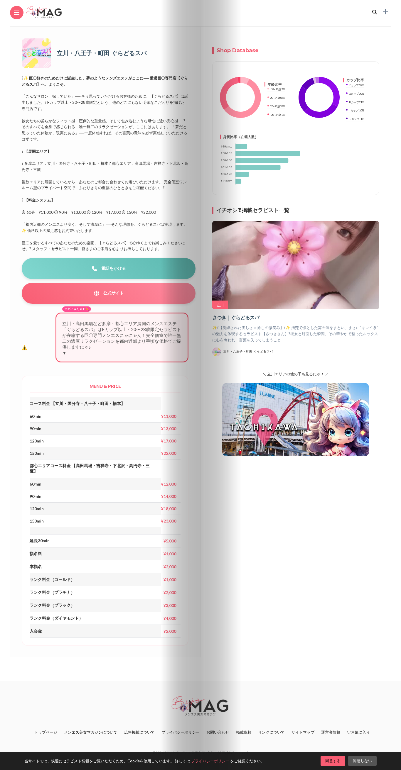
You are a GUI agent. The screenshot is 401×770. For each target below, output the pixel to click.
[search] (374, 12)
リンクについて (271, 732)
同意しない (362, 761)
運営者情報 (330, 732)
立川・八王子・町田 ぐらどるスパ (248, 351)
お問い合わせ (217, 732)
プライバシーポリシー (180, 732)
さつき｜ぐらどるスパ (235, 317)
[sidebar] (385, 12)
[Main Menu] (16, 13)
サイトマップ (303, 732)
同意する (333, 761)
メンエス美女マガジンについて (90, 732)
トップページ (45, 732)
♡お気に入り (358, 732)
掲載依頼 (243, 732)
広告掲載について (139, 732)
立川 (220, 305)
